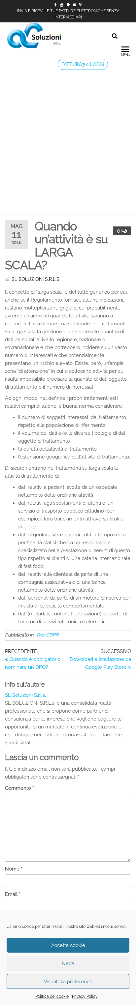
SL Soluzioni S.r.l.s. (36, 279)
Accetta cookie (68, 945)
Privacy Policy (85, 996)
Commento (19, 788)
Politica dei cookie (52, 996)
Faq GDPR (47, 634)
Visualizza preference (68, 982)
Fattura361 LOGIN (82, 64)
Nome (13, 869)
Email (12, 894)
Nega (68, 963)
